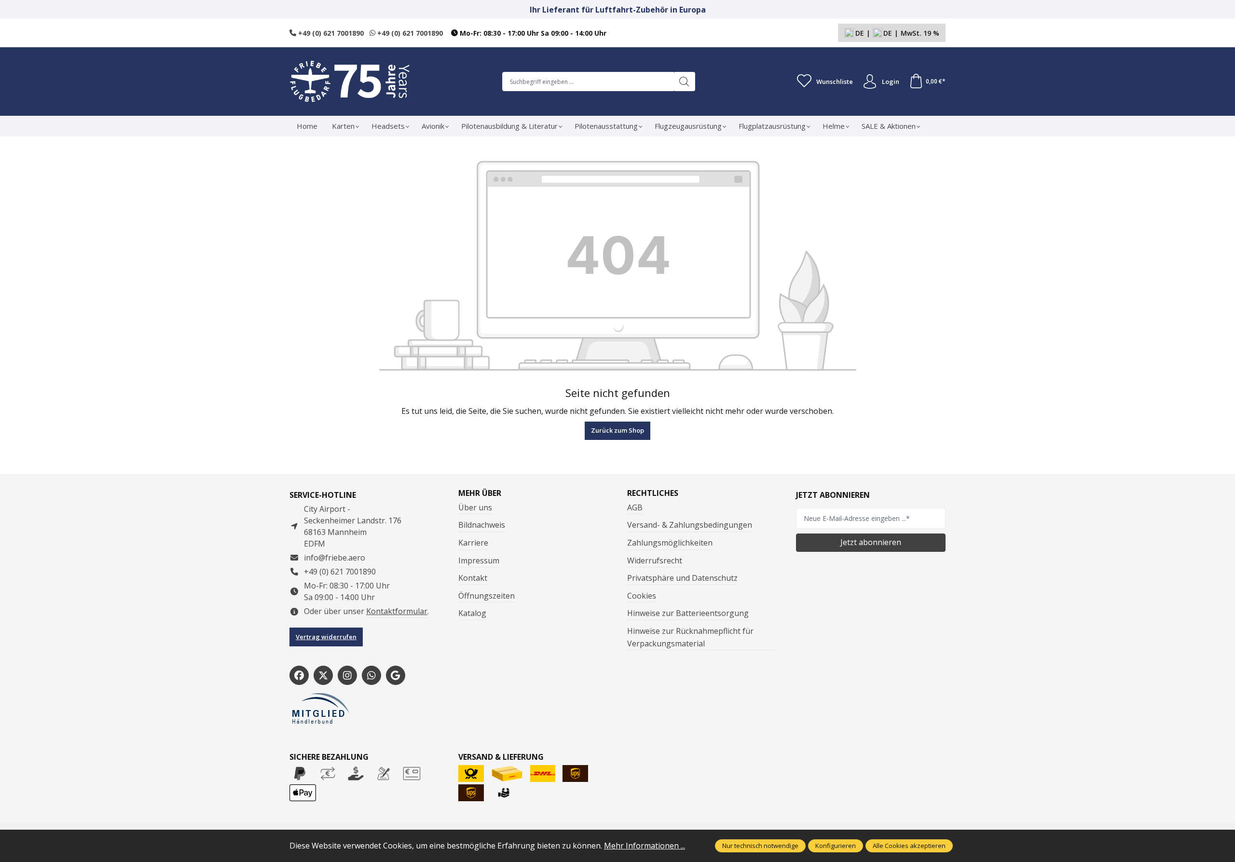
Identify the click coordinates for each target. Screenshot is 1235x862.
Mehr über (479, 493)
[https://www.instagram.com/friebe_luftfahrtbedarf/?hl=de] (347, 675)
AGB (635, 507)
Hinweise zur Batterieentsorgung (688, 613)
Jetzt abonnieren (870, 542)
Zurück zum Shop (617, 430)
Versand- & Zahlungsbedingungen (689, 525)
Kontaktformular (396, 611)
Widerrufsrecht (654, 560)
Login (890, 81)
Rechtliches (652, 493)
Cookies (641, 595)
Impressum (478, 560)
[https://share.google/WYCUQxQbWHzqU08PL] (395, 675)
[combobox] (588, 81)
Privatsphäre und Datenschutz (682, 578)
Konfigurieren (835, 845)
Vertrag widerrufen (326, 636)
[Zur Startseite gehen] (349, 81)
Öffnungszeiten (486, 595)
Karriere (473, 542)
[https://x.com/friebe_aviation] (323, 675)
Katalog (472, 613)
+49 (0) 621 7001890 (330, 33)
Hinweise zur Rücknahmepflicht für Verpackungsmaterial (690, 637)
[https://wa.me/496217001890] (371, 675)
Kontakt (472, 578)
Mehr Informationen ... (644, 845)
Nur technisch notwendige (760, 845)
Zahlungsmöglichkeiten (670, 542)
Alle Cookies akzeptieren (909, 845)
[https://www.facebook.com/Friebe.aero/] (299, 675)
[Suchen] (684, 81)
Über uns (475, 507)
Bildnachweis (481, 525)
